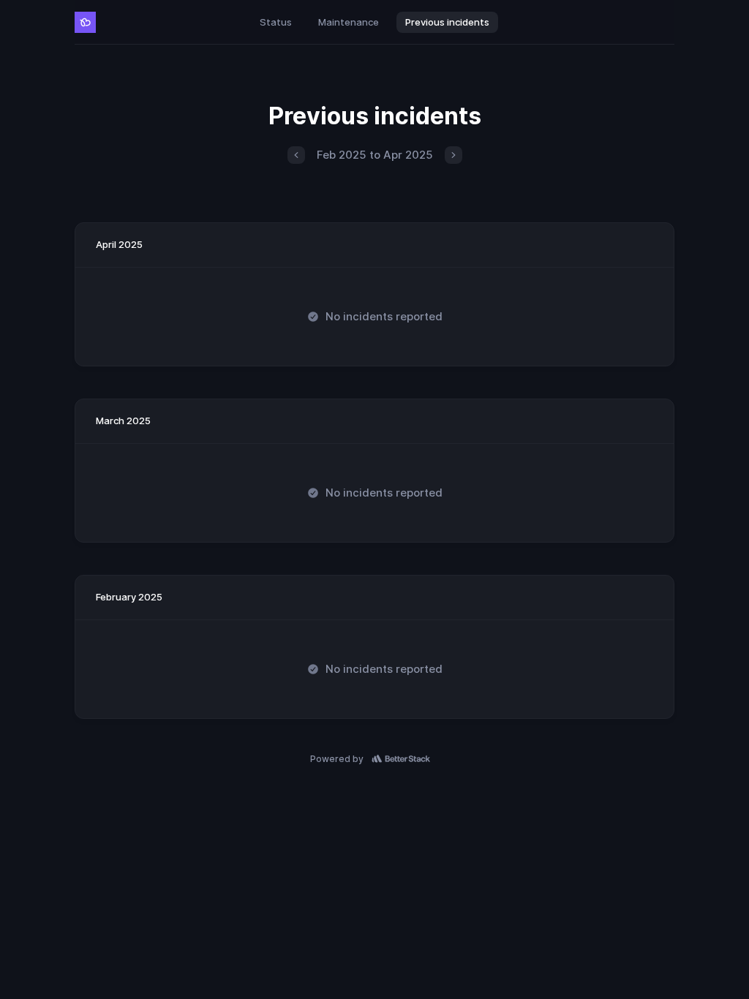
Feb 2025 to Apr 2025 (375, 155)
